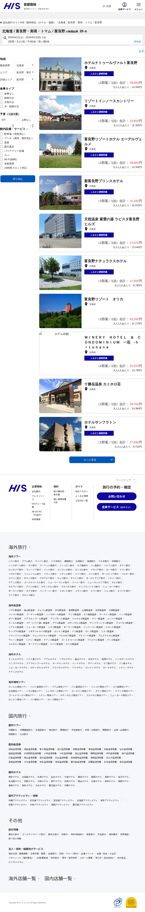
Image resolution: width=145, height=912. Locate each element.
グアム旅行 (27, 561)
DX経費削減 (42, 857)
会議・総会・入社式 (106, 853)
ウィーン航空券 (15, 639)
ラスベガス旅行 (68, 586)
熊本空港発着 (46, 761)
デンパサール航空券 (59, 618)
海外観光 (113, 834)
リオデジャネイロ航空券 (39, 631)
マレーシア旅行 (33, 569)
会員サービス (124, 9)
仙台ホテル (56, 776)
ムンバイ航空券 (114, 618)
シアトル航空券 (15, 627)
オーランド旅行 (15, 590)
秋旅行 (65, 834)
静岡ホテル (96, 776)
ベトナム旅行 (110, 565)
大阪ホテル (42, 781)
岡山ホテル (83, 781)
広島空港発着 (14, 757)
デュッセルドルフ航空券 (44, 635)
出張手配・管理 (37, 853)
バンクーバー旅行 (48, 590)
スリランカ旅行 (64, 569)
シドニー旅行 (114, 578)
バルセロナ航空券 (67, 635)
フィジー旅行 (78, 582)
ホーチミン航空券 (107, 614)
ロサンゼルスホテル (40, 667)
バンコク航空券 (16, 614)
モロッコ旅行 (28, 595)
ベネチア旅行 (14, 573)
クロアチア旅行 (46, 578)
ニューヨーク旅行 (111, 586)
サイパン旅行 (41, 561)
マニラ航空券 (74, 614)
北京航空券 (100, 610)
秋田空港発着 (110, 749)
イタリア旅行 (97, 569)
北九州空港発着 (113, 757)
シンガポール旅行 (16, 565)
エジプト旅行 (124, 590)
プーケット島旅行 (48, 565)
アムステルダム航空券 (108, 635)
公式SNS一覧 (81, 500)
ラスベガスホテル (60, 667)
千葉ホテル (69, 776)
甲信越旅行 (76, 729)
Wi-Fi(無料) (10, 159)
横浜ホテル (83, 776)
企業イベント (87, 853)
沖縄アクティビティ (17, 800)
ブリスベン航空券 (95, 639)
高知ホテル (110, 781)
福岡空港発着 (97, 757)
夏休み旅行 (53, 834)
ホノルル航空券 (15, 622)
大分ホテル (40, 785)
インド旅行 (49, 569)
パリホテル (77, 667)
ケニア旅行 (13, 595)
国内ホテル (14, 772)
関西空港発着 (97, 753)
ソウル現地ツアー (34, 691)
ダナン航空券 (14, 618)
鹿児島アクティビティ (83, 804)
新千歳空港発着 (47, 749)
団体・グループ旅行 (68, 853)
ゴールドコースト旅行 (34, 582)
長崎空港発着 (14, 761)
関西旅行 (107, 729)
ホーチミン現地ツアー (82, 691)
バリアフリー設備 (14, 150)
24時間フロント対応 (15, 167)
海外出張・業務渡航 (18, 853)
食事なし (9, 93)
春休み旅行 (13, 834)
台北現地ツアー (15, 691)
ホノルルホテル (15, 659)
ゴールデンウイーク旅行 (33, 834)
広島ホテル (96, 781)
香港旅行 (91, 561)
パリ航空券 (77, 631)
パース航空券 (113, 639)
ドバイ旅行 (96, 590)
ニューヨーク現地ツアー (121, 695)
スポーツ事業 (86, 857)
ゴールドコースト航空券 (73, 639)
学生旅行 (102, 834)
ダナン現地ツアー (103, 691)
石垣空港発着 (110, 761)
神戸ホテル (56, 781)
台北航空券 (60, 610)
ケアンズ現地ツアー (124, 691)
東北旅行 (53, 729)
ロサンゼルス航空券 (77, 622)
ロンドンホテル (92, 667)
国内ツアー (14, 725)
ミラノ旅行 (125, 569)
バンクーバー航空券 (93, 627)
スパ (6, 155)
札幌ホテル (42, 776)
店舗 (108, 6)
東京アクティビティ (109, 800)
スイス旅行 (93, 573)
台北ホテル (93, 659)
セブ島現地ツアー (121, 686)
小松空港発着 (65, 753)
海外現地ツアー (17, 682)
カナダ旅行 (31, 590)
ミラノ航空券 (107, 631)
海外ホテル (14, 654)
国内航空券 (14, 744)
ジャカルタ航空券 (80, 618)
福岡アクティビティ (60, 804)
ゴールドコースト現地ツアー (22, 695)
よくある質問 (81, 495)
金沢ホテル (123, 776)
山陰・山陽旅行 (121, 729)
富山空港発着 (81, 753)
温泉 (6, 142)
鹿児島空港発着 (78, 761)
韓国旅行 (68, 561)
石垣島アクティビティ (40, 800)
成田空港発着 (30, 749)
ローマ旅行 (111, 569)
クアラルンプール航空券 (35, 618)
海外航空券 (14, 605)
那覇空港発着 (94, 761)
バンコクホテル (16, 663)
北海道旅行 (40, 729)
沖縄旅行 (12, 729)
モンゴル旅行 (81, 569)
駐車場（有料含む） (15, 134)
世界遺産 (124, 834)
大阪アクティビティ (39, 804)
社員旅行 (52, 853)
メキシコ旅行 (81, 590)
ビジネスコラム (15, 862)
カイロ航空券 (72, 644)
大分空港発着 (30, 761)
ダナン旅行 (125, 565)
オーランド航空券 (72, 627)
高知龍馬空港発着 (79, 757)
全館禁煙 (9, 163)
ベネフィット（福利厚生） (21, 857)
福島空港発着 (14, 753)
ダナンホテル (94, 663)
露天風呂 (9, 146)
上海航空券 (87, 610)
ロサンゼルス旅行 (49, 586)
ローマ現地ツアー (56, 699)
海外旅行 (17, 547)
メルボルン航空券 (16, 644)
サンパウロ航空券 (16, 631)
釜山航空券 (29, 610)
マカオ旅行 (103, 561)
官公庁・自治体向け (104, 857)
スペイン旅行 (14, 578)
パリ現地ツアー (37, 699)
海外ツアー (14, 556)
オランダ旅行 (30, 578)
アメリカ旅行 (32, 586)
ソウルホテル (65, 659)
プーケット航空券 (34, 614)
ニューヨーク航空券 (35, 627)
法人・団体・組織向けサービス (25, 849)
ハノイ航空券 (125, 614)
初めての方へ (81, 491)
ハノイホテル (78, 663)
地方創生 (121, 857)
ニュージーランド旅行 (58, 582)
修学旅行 (55, 857)
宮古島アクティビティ (63, 800)
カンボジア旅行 (15, 569)
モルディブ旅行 (15, 586)
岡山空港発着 (30, 757)
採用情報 (36, 519)
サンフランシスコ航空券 (101, 622)
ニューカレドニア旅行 (98, 582)
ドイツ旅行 (80, 573)
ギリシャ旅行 (77, 578)
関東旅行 (64, 729)
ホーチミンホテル (61, 663)
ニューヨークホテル (18, 667)
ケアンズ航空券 (51, 639)
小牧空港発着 (50, 753)
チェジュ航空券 (44, 610)
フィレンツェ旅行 (32, 573)
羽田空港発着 (14, 749)
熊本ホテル (27, 785)
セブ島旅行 (82, 565)
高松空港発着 (46, 757)
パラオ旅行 (56, 561)
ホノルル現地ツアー (17, 686)
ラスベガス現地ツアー (96, 695)
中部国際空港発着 (32, 753)
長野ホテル (110, 776)
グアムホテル (50, 659)
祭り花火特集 (14, 838)
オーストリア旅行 (110, 573)
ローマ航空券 (91, 631)
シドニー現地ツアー (48, 695)
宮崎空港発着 (61, 761)
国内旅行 (17, 715)
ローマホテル (109, 667)
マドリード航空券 (87, 635)
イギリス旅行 (65, 573)
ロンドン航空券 (61, 631)
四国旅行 (12, 734)
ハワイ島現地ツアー (39, 686)
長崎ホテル (13, 785)
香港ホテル (107, 659)
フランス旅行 (50, 573)
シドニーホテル (126, 667)
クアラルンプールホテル (38, 663)
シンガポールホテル (124, 659)
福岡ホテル (123, 781)
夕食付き (9, 102)
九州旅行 (24, 734)
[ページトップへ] (134, 480)
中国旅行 (116, 561)
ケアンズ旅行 (14, 582)
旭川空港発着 (63, 749)
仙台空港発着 (126, 749)
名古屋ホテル (14, 781)
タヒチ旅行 (117, 582)
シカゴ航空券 (54, 627)
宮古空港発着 (126, 761)
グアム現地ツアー (60, 686)
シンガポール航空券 (55, 614)
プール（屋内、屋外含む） (19, 138)
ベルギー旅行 (127, 573)
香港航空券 (73, 610)
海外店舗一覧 (22, 878)
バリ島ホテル (125, 663)
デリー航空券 (98, 618)
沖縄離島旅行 (26, 729)
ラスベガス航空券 (124, 622)
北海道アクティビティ (87, 800)
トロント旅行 (66, 590)
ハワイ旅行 (13, 561)
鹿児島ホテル (55, 785)
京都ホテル (29, 781)
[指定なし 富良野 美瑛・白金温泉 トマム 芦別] (25, 79)
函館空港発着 (79, 749)
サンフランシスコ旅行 (89, 586)
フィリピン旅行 (66, 565)
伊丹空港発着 (112, 753)
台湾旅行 (80, 561)
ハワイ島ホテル (33, 659)
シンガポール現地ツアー (57, 691)
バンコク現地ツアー (100, 686)
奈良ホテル (69, 781)
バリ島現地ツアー (79, 686)
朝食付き (9, 97)
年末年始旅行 (77, 834)
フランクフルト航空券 (19, 635)
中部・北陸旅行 (92, 729)
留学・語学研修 (69, 857)
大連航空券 (114, 610)
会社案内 (36, 491)
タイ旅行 (32, 565)
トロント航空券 (113, 627)
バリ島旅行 (96, 565)
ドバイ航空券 (56, 644)
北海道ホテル (28, 776)
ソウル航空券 (14, 610)
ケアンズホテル (15, 671)
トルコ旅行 (109, 590)
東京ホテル (13, 776)
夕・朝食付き (11, 106)
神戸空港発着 (128, 753)
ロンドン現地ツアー (17, 699)
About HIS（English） (37, 513)
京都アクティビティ (17, 804)
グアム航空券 (58, 622)
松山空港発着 (61, 757)
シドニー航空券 (33, 639)
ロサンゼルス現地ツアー (71, 695)
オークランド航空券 (37, 644)
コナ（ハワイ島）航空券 (38, 622)
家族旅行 (90, 834)
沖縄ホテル (69, 785)
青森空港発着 (94, 749)
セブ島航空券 (90, 614)
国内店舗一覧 (58, 878)
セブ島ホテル (109, 663)
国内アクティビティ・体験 (23, 795)
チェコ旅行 (62, 578)
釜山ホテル (80, 659)
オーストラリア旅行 (95, 578)
